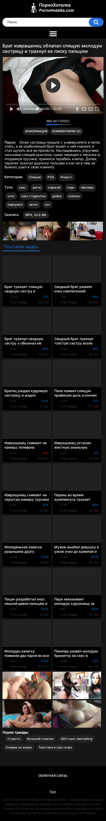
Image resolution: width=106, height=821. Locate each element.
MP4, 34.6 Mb (36, 215)
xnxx (11, 196)
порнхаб (54, 187)
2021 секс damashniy (77, 739)
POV (51, 177)
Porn (53, 791)
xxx (47, 204)
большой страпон (40, 739)
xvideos (74, 196)
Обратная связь (53, 776)
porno (37, 187)
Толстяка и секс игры (55, 747)
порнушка (15, 204)
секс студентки (33, 196)
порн (70, 187)
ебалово (87, 187)
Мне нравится (34, 122)
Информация (36, 131)
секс (22, 187)
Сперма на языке (19, 747)
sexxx (33, 204)
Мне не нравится (40, 122)
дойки (57, 196)
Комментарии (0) (66, 131)
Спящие (35, 177)
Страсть (13, 739)
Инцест (66, 177)
